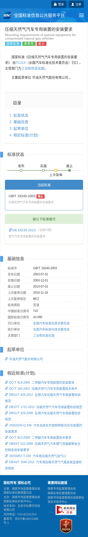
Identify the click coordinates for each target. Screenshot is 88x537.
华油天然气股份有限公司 (26, 359)
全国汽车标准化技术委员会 (51, 323)
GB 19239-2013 (24, 230)
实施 (43, 166)
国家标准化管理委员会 (62, 493)
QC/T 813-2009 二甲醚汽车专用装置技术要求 (40, 437)
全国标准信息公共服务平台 (39, 15)
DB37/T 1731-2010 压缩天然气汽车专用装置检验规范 (45, 407)
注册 (77, 4)
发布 (21, 166)
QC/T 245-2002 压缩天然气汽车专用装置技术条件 (43, 388)
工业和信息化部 (32, 68)
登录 (60, 4)
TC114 (21, 62)
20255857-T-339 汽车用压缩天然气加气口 (37, 456)
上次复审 (55, 174)
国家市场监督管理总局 (62, 488)
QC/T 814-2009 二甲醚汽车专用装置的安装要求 (41, 382)
